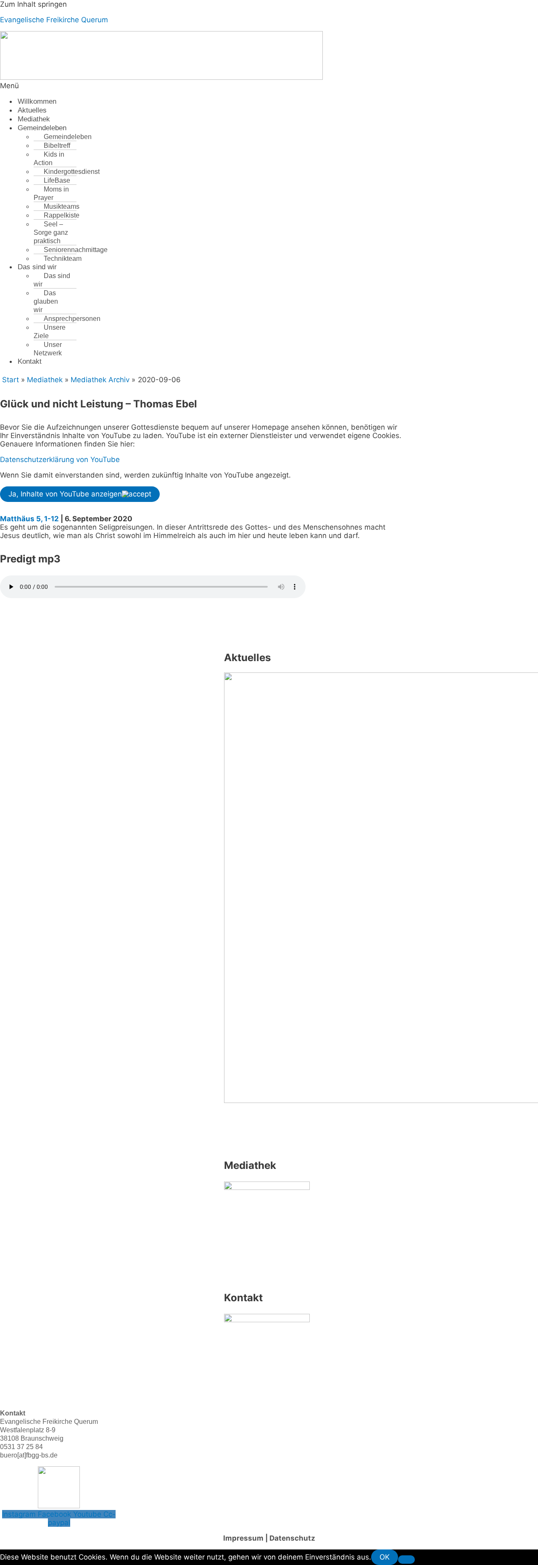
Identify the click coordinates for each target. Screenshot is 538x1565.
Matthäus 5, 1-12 (29, 519)
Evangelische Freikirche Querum (54, 20)
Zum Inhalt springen (33, 4)
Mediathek (34, 119)
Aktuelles (32, 110)
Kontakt (30, 361)
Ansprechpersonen (72, 318)
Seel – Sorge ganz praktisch (51, 232)
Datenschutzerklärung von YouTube (60, 459)
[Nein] (406, 1559)
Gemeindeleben (42, 128)
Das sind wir (37, 267)
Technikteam (63, 258)
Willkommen (37, 101)
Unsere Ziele (50, 331)
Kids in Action (49, 158)
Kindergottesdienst (72, 171)
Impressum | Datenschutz (269, 1538)
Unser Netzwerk (48, 349)
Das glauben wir (46, 301)
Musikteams (61, 206)
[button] (172, 85)
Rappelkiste (61, 215)
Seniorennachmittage (76, 249)
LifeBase (57, 180)
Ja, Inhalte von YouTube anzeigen (65, 494)
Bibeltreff (57, 145)
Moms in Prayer (51, 193)
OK (385, 1557)
